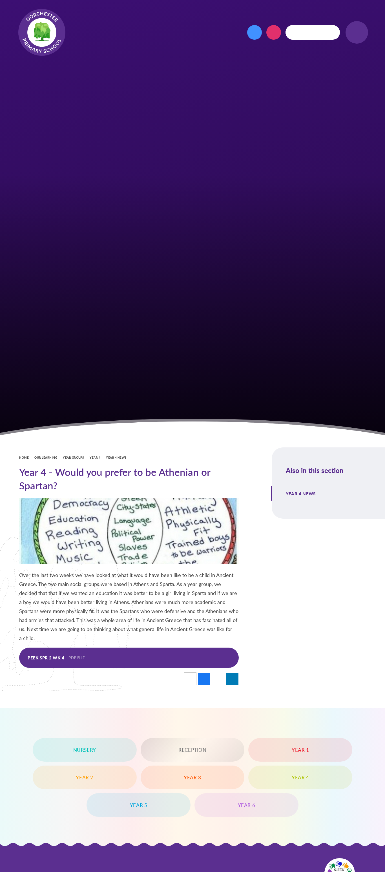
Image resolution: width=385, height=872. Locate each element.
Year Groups (73, 458)
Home (24, 458)
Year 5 (138, 805)
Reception (192, 749)
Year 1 (300, 749)
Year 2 (84, 777)
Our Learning (45, 458)
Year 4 (95, 458)
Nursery (84, 749)
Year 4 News (116, 458)
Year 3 (192, 777)
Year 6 (246, 805)
